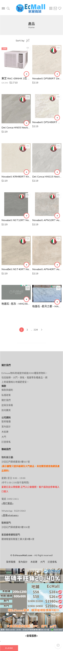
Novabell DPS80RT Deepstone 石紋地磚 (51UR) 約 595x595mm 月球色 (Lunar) (46, 78)
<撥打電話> (7, 503)
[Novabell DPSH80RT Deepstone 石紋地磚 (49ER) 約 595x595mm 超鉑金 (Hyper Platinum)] (46, 106)
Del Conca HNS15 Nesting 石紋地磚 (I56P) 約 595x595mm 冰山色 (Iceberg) (46, 176)
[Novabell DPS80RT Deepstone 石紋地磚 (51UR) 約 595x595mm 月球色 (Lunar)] (46, 59)
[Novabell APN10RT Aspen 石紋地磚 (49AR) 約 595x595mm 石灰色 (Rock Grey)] (46, 204)
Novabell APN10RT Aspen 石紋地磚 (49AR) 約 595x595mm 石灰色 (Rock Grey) (46, 220)
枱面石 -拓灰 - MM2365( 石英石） (16, 304)
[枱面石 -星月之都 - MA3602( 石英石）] (46, 293)
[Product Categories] (51, 9)
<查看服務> (31, 636)
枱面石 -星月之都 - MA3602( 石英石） (46, 306)
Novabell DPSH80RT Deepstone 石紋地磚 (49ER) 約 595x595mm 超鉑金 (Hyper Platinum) (46, 122)
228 (36, 329)
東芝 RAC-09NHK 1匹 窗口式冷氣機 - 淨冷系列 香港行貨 (16, 78)
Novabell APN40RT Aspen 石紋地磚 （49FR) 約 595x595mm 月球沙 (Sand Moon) (46, 269)
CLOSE (9, 648)
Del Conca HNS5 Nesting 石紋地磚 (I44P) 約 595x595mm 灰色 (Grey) (16, 127)
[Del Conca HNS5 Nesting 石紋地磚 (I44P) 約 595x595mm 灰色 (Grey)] (16, 108)
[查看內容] (26, 299)
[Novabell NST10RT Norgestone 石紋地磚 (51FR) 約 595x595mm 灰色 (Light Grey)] (16, 204)
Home (31, 27)
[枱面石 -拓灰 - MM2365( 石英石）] (16, 292)
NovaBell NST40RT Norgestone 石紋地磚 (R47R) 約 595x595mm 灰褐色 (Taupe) (16, 269)
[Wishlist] (27, 48)
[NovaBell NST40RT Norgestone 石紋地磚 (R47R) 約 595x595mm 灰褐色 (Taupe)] (16, 250)
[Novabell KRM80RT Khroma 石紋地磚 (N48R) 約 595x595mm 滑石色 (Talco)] (16, 157)
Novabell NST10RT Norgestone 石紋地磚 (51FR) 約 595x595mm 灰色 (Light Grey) (16, 220)
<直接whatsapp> (10, 515)
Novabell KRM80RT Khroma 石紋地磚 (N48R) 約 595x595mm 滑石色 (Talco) (16, 176)
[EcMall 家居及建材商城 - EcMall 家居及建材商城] (30, 9)
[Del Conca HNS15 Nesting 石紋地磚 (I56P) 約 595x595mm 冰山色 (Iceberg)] (46, 157)
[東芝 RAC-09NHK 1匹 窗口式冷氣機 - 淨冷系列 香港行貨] (16, 59)
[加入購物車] (26, 74)
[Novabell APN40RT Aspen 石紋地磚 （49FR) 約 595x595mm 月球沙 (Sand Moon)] (46, 250)
